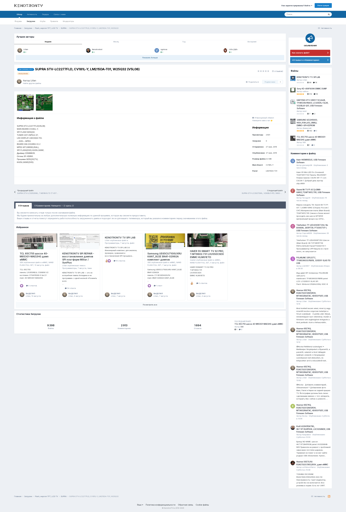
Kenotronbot (97, 49)
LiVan (26, 49)
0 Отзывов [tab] (23, 206)
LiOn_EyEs (233, 49)
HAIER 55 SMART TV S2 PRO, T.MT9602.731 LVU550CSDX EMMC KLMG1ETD (207, 254)
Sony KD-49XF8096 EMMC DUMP (312, 89)
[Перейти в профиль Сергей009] (292, 226)
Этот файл (318, 14)
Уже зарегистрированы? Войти (296, 5)
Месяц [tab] (116, 42)
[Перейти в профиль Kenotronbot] (88, 50)
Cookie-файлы (202, 505)
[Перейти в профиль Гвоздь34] (292, 191)
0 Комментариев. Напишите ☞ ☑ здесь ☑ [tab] (54, 206)
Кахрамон (306, 434)
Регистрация (323, 5)
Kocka (304, 416)
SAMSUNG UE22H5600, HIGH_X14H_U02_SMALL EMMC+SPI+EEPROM (307, 123)
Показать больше (150, 57)
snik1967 (306, 266)
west (304, 111)
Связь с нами (60, 14)
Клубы (42, 21)
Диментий (306, 128)
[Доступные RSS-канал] (329, 496)
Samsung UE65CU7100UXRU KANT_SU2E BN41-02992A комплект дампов (164, 256)
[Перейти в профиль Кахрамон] (292, 427)
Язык (139, 505)
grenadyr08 (307, 165)
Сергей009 (307, 233)
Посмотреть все (150, 305)
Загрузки (31, 21)
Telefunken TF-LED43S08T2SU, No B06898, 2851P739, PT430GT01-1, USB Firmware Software (312, 228)
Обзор (19, 14)
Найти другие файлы (32, 83)
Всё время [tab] (252, 42)
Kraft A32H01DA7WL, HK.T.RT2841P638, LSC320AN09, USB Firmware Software (313, 429)
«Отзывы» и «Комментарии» (305, 60)
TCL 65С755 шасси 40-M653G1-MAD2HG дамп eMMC (34, 256)
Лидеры (45, 14)
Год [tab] (183, 42)
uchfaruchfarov (309, 467)
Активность (32, 14)
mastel (193, 260)
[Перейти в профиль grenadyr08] (292, 161)
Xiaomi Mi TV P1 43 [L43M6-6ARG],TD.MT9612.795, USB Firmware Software (313, 192)
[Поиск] (329, 14)
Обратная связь (185, 505)
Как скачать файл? (301, 53)
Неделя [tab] (48, 42)
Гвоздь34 (306, 198)
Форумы (18, 21)
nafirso (305, 91)
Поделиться (253, 82)
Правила (54, 21)
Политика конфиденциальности (160, 505)
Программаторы (69, 268)
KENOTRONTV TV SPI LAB (120, 237)
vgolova (164, 49)
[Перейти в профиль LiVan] (19, 50)
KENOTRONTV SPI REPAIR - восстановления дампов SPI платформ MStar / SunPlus (78, 258)
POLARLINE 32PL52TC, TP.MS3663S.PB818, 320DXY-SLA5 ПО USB (313, 260)
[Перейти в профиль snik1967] (292, 259)
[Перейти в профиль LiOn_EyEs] (225, 50)
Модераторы (68, 21)
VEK (21, 262)
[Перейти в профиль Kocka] (292, 406)
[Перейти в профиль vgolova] (156, 50)
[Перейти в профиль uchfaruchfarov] (292, 463)
